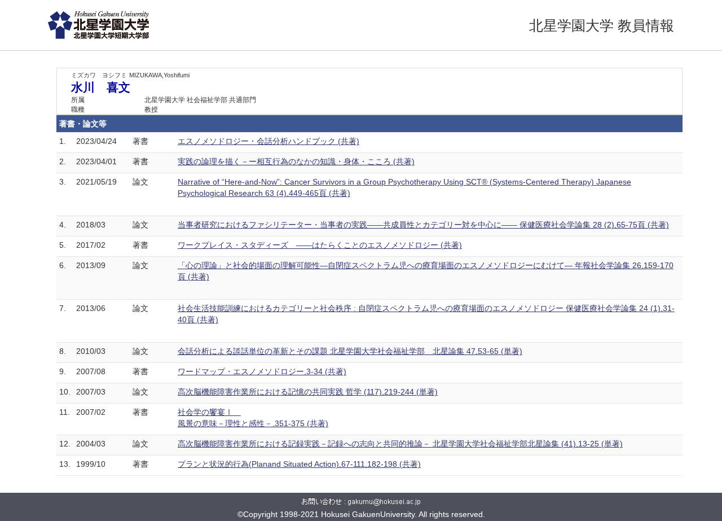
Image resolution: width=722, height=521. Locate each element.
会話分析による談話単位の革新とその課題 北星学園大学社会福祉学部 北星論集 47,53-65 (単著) (350, 351)
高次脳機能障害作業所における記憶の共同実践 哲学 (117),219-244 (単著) (308, 391)
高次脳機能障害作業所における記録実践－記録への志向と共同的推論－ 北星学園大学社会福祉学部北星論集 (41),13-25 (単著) (400, 443)
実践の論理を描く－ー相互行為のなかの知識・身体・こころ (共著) (296, 161)
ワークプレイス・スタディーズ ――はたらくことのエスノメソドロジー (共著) (320, 244)
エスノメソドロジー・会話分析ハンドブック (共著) (268, 141)
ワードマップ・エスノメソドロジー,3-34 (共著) (262, 371)
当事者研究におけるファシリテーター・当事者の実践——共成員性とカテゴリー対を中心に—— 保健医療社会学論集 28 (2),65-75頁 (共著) (423, 224)
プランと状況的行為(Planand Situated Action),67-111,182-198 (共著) (299, 464)
